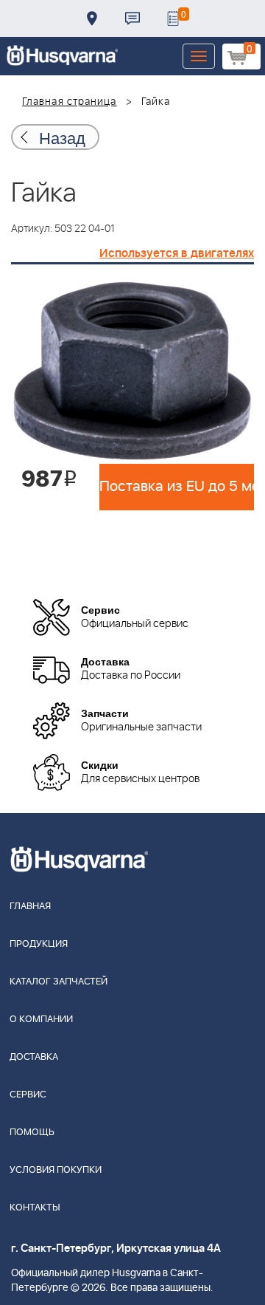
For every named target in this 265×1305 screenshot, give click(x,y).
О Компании (41, 1020)
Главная (30, 907)
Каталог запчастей (58, 982)
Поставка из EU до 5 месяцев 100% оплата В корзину (176, 487)
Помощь (32, 1133)
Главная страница (69, 102)
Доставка (92, 18)
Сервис (28, 1095)
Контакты (132, 18)
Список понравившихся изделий (173, 18)
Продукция (39, 944)
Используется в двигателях (176, 253)
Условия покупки (56, 1170)
